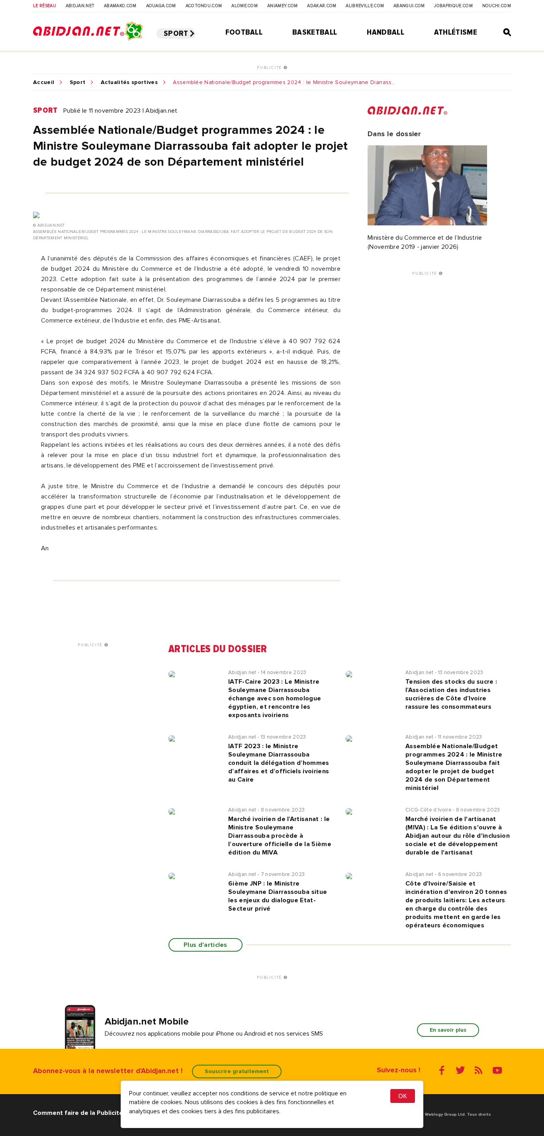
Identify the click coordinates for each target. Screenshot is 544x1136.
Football (244, 32)
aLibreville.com (365, 6)
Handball (385, 32)
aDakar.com (321, 6)
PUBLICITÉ (270, 68)
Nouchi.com (496, 6)
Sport (176, 33)
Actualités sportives (129, 82)
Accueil (43, 82)
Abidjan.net (80, 6)
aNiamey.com (282, 6)
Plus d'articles (205, 945)
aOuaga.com (161, 6)
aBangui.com (409, 6)
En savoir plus (448, 1030)
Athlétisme (455, 32)
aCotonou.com (204, 6)
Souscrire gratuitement (237, 1071)
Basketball (314, 32)
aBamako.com (120, 6)
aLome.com (244, 6)
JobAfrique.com (453, 6)
